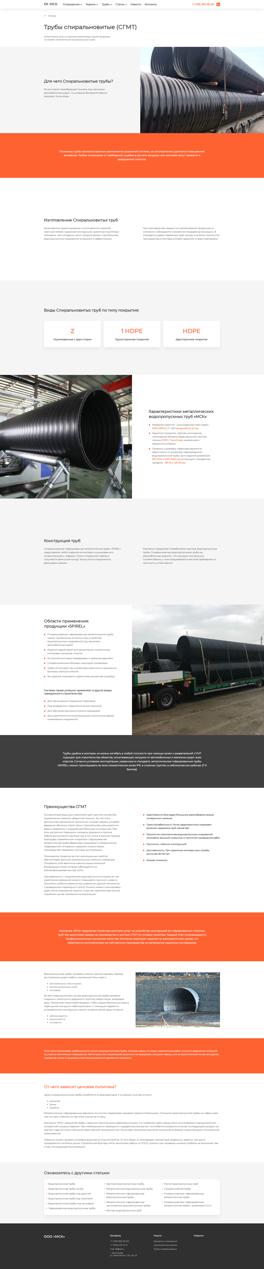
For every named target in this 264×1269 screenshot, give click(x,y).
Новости (135, 4)
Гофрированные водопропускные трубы (72, 1208)
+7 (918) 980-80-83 (119, 1241)
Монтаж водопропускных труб (123, 1210)
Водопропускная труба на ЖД (65, 1189)
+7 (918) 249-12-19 (118, 1245)
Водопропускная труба (61, 1184)
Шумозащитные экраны (165, 1245)
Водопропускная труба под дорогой (69, 1193)
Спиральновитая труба (177, 1189)
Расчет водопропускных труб (181, 1184)
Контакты (151, 4)
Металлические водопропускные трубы (129, 1189)
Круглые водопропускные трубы (125, 1184)
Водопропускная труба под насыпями (70, 1198)
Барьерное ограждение (165, 1241)
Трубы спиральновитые (165, 1249)
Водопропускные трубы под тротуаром (71, 1203)
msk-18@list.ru (117, 1249)
